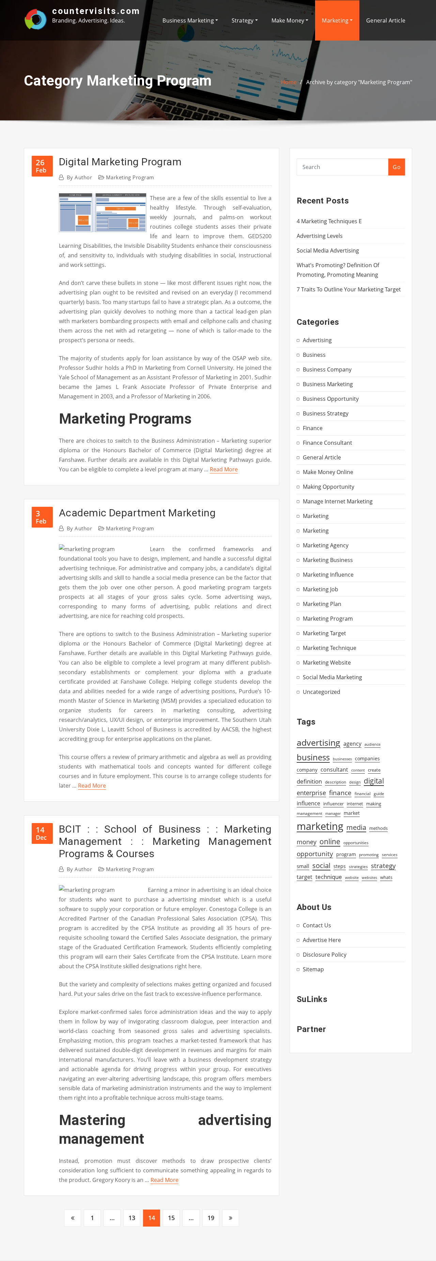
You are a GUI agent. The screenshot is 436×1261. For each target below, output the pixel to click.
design (355, 782)
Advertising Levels (320, 236)
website (352, 877)
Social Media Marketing (332, 677)
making (373, 804)
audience (372, 744)
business (313, 757)
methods (378, 828)
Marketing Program (130, 177)
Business (314, 355)
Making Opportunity (328, 486)
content (358, 770)
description (335, 782)
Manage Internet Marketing (338, 501)
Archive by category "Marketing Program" (359, 82)
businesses (342, 758)
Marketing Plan (322, 604)
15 (171, 1218)
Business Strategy (325, 413)
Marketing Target (324, 633)
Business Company (327, 369)
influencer (333, 804)
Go (397, 167)
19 (210, 1218)
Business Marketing (188, 20)
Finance (313, 428)
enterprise (311, 793)
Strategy (243, 20)
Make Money (288, 20)
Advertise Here (322, 940)
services (390, 854)
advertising (318, 742)
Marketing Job (320, 589)
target (304, 877)
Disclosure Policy (324, 954)
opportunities (356, 842)
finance (340, 792)
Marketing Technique (329, 648)
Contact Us (317, 925)
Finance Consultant (327, 442)
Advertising (317, 340)
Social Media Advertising (328, 250)
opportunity (315, 853)
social (321, 865)
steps (339, 866)
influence (308, 803)
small (303, 866)
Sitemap (313, 969)
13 (131, 1218)
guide (379, 793)
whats (386, 877)
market (352, 813)
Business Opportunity (331, 398)
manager (333, 813)
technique (328, 876)
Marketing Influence (328, 574)
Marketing (336, 20)
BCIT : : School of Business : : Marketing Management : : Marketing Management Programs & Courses (165, 841)
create (374, 770)
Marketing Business (328, 560)
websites (369, 877)
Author (79, 177)
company (307, 770)
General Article (385, 20)
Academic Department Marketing (137, 513)
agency (352, 743)
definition (309, 781)
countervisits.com (96, 11)
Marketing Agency (325, 545)
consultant (334, 769)
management (309, 813)
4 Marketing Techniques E (329, 221)
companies (367, 758)
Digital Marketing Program (120, 162)
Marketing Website (327, 662)
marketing (320, 826)
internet (355, 804)
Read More (224, 469)
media (356, 827)
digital (374, 781)
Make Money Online (328, 472)
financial (363, 793)
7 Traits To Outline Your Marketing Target (349, 289)
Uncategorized (321, 692)
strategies (358, 866)
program (346, 854)
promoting (369, 854)
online (330, 841)
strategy (383, 865)
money (306, 842)
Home (289, 82)
